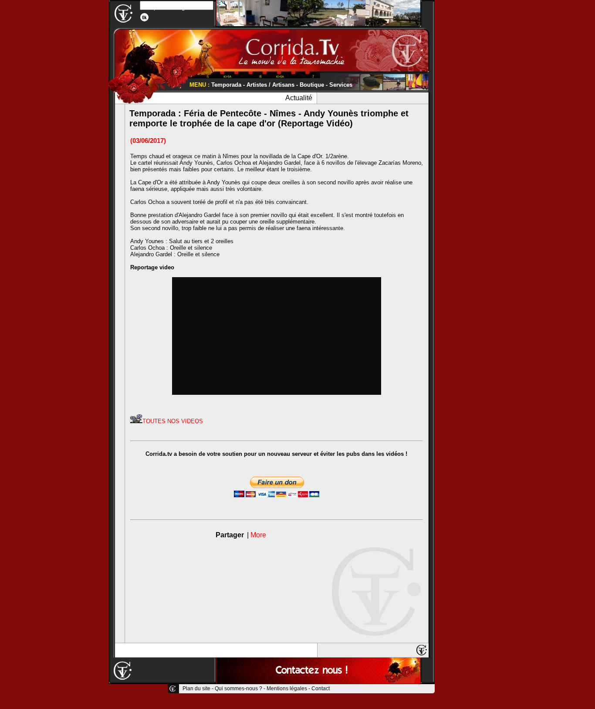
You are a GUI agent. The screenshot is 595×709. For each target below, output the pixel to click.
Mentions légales (287, 688)
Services (340, 84)
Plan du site (196, 688)
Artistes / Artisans (270, 84)
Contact (320, 688)
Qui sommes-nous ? (238, 688)
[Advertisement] (461, 130)
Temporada (226, 84)
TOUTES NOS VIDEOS (172, 421)
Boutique (312, 84)
